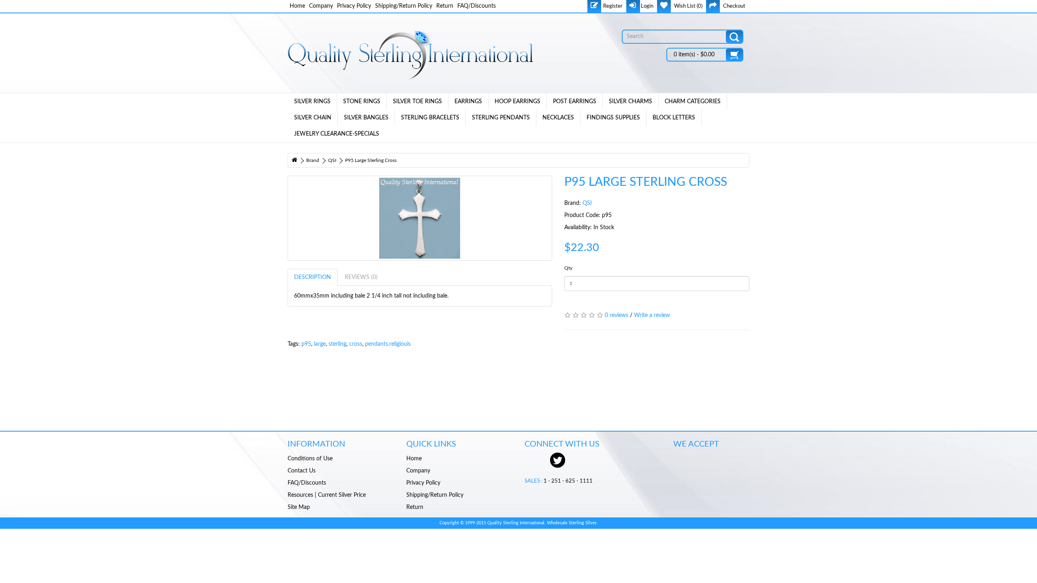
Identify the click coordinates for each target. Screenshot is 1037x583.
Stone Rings (361, 101)
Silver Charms (630, 101)
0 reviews (616, 315)
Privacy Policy (354, 6)
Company (321, 6)
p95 (306, 344)
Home (297, 6)
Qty (568, 268)
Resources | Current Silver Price (327, 495)
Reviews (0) (361, 277)
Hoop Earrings (517, 101)
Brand (312, 160)
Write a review (652, 315)
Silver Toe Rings (417, 101)
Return (444, 6)
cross (355, 344)
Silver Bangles (366, 118)
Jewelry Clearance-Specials (336, 134)
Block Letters (674, 118)
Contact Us (302, 471)
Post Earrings (574, 101)
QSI (332, 160)
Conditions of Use (310, 459)
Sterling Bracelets (430, 118)
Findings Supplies (613, 118)
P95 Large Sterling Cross (371, 160)
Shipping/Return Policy (403, 6)
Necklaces (558, 118)
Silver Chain (312, 118)
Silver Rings (312, 101)
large (320, 344)
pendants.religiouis (388, 344)
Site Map (299, 507)
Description (312, 277)
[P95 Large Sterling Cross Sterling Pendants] (420, 218)
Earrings (468, 101)
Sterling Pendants (501, 118)
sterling (337, 344)
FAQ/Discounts (476, 6)
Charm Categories (693, 101)
